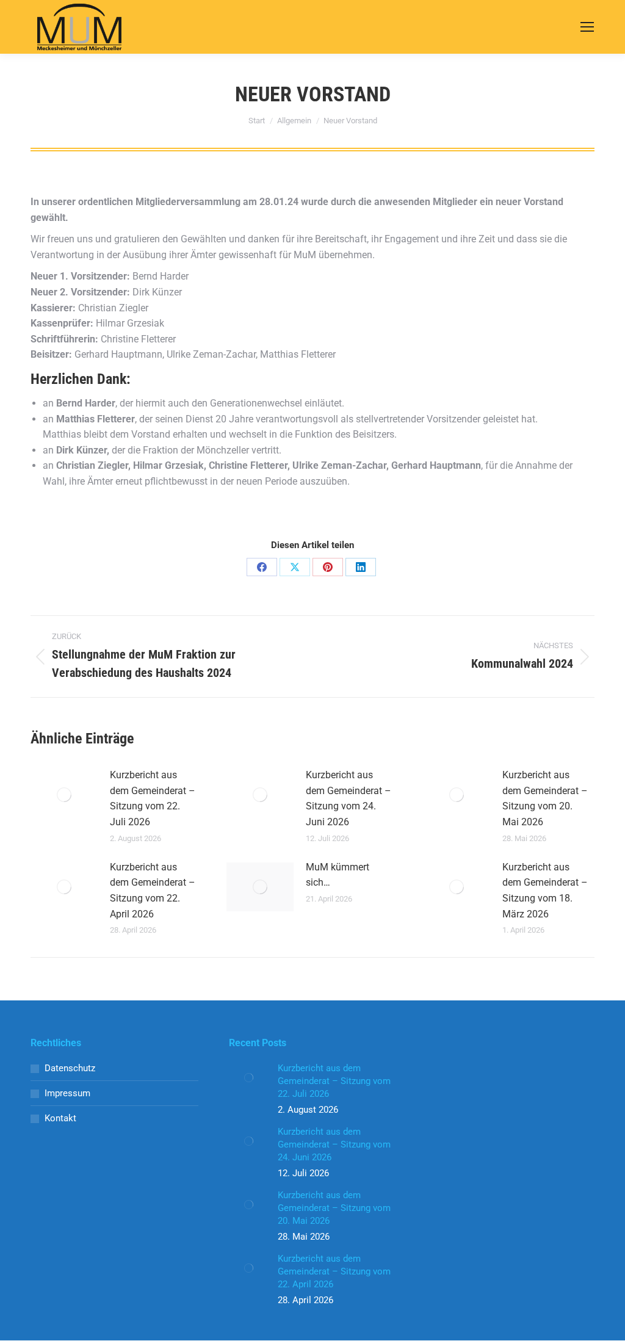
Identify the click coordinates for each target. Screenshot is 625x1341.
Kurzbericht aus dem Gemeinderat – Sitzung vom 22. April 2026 (152, 890)
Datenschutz (70, 1068)
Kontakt (60, 1118)
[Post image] (64, 794)
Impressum (67, 1093)
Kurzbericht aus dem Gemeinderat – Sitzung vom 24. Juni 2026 (348, 798)
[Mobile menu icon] (587, 27)
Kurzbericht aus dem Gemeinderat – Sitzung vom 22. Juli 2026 (152, 798)
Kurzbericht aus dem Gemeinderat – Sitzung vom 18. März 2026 (545, 890)
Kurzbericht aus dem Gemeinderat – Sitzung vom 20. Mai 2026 (545, 798)
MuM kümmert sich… (337, 875)
